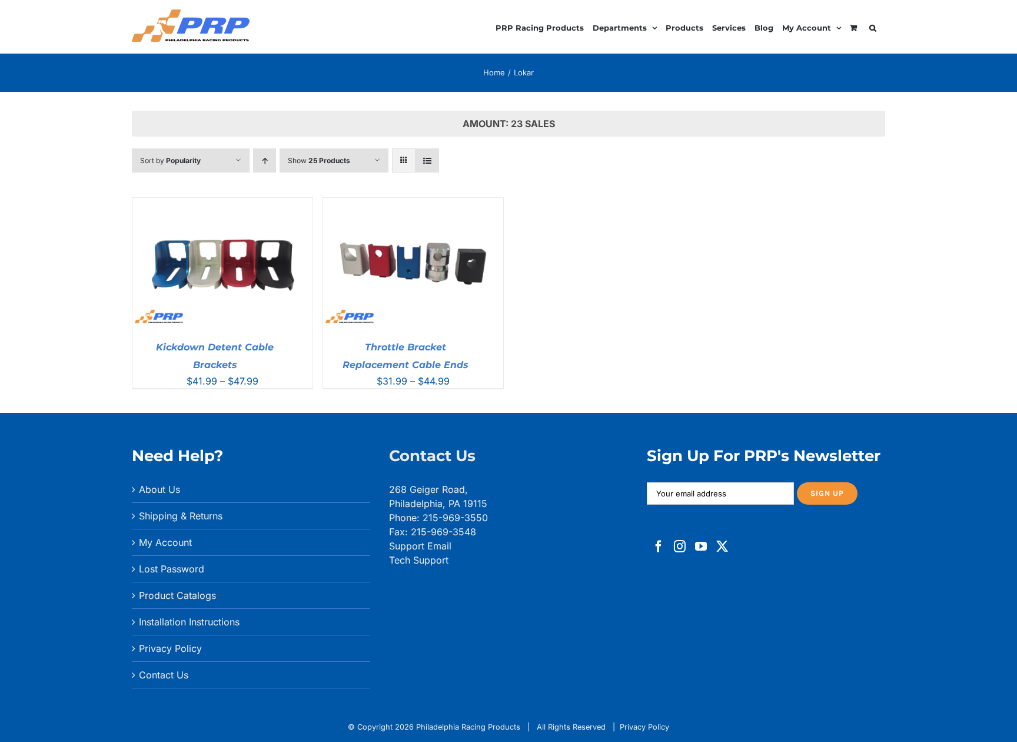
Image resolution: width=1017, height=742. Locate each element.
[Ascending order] (264, 160)
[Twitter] (722, 546)
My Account (165, 542)
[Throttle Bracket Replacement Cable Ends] (413, 205)
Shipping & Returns (180, 516)
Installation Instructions (189, 622)
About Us (159, 489)
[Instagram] (680, 546)
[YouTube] (701, 546)
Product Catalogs (177, 595)
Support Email (420, 546)
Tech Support (418, 560)
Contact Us (163, 675)
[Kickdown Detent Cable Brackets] (222, 205)
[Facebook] (658, 546)
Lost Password (171, 569)
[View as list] (427, 160)
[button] (872, 26)
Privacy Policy (170, 648)
